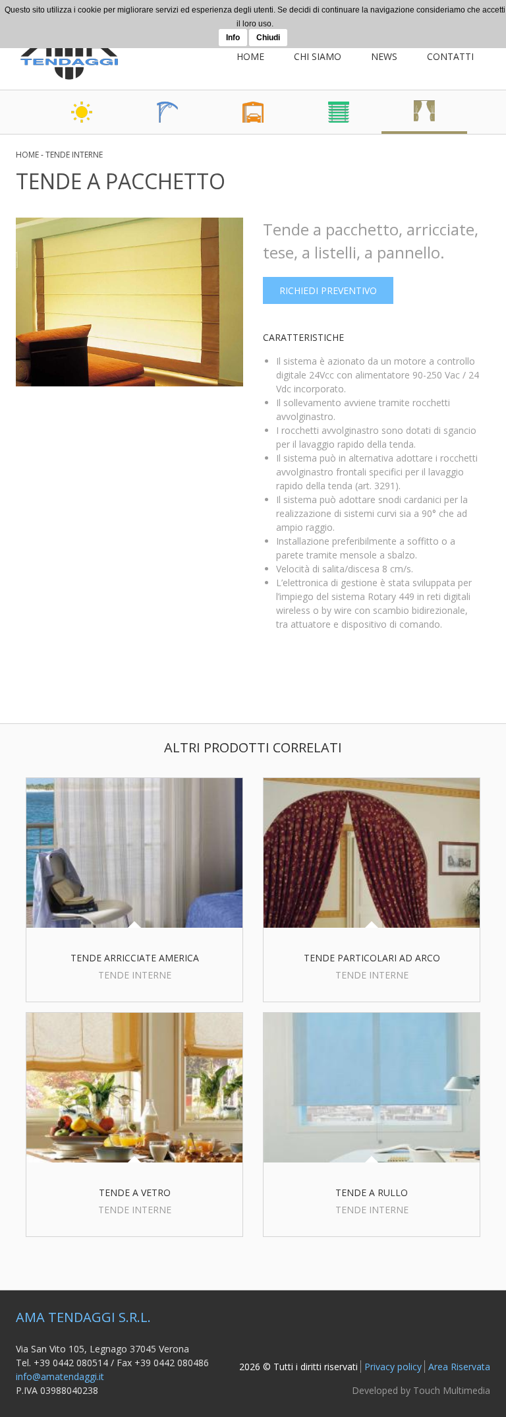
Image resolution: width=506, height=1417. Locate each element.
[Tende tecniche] (338, 112)
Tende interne (74, 154)
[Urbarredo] (167, 112)
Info (233, 37)
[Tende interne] (424, 112)
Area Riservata (459, 1366)
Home (250, 56)
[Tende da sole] (82, 112)
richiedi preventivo (328, 290)
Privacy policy (393, 1366)
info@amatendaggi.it (60, 1376)
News (384, 56)
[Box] (253, 112)
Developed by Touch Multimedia (421, 1390)
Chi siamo (317, 56)
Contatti (450, 56)
